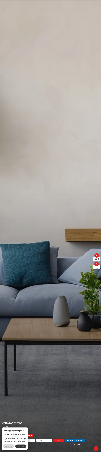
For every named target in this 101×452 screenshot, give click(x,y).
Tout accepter (21, 446)
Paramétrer (8, 446)
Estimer (29, 435)
